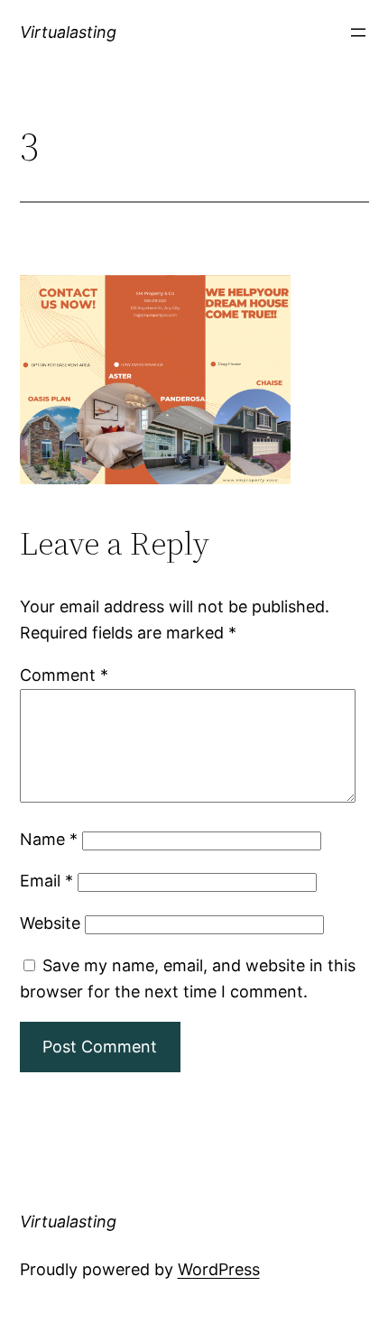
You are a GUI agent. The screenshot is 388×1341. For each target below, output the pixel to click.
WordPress (219, 1269)
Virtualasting (68, 32)
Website (50, 923)
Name (49, 839)
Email (46, 880)
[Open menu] (358, 32)
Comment (64, 675)
